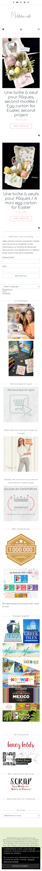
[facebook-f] (14, 2)
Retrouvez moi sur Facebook (21, 799)
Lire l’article (21, 126)
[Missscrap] (21, 15)
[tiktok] (28, 2)
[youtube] (17, 2)
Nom (4, 266)
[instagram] (21, 2)
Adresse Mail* (8, 257)
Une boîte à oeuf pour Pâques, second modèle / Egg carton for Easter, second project (21, 103)
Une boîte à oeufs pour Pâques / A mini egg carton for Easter (21, 201)
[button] (12, 631)
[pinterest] (25, 2)
